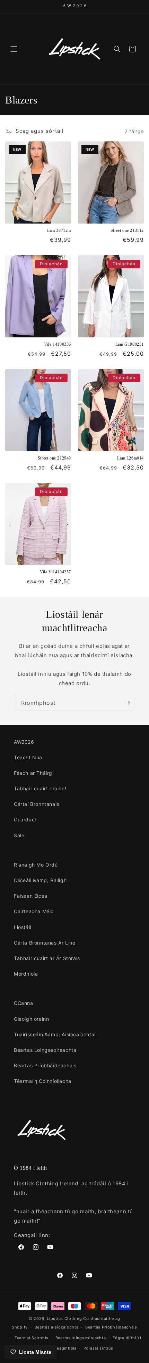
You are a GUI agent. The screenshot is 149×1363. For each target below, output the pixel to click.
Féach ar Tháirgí (34, 773)
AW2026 (24, 742)
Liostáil (22, 927)
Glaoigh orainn (31, 1019)
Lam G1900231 (129, 344)
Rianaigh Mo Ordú (36, 865)
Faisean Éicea (30, 896)
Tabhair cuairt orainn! (40, 788)
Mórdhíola (26, 974)
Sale (19, 835)
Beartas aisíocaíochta (57, 1327)
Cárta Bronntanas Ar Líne (44, 943)
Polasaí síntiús (98, 1348)
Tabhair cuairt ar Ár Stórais (47, 958)
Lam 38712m (59, 230)
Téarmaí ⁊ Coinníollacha (42, 1081)
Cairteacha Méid (34, 911)
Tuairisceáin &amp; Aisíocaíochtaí (55, 1034)
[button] (13, 49)
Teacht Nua (28, 757)
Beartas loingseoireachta (80, 1337)
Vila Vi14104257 (55, 572)
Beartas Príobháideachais (45, 1065)
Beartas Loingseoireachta (45, 1050)
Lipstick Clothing (64, 1318)
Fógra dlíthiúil (127, 1337)
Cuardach (26, 819)
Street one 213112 (127, 230)
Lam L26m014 (130, 458)
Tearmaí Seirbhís (32, 1337)
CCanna (23, 1003)
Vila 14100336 (57, 344)
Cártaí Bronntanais (36, 804)
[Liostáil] (127, 703)
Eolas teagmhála (60, 1348)
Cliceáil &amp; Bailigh (40, 880)
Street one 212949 (54, 458)
